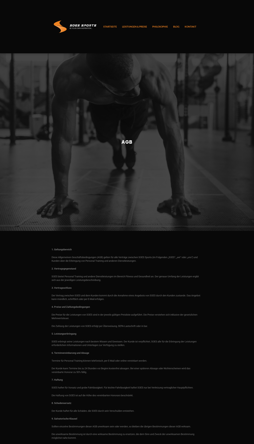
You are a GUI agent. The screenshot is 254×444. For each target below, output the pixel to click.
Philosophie (160, 26)
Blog (176, 26)
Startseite (110, 26)
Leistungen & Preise (134, 26)
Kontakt (190, 26)
